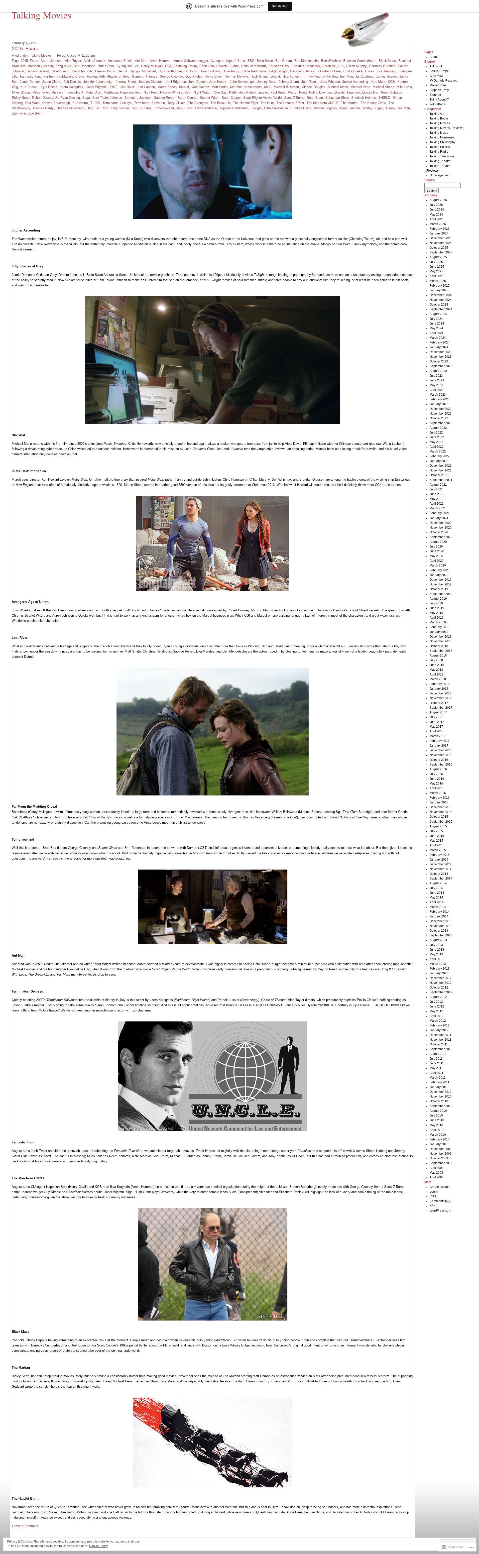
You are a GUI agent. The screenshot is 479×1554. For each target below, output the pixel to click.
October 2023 (439, 361)
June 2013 (437, 949)
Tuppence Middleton (233, 108)
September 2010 (441, 1106)
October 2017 (439, 702)
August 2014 (438, 883)
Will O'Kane (437, 104)
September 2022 (441, 423)
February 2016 (440, 797)
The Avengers (198, 103)
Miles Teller (40, 92)
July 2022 (436, 432)
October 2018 (439, 646)
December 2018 (441, 636)
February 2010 (440, 1139)
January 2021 (439, 518)
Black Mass (387, 61)
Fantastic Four (30, 76)
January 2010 (439, 1144)
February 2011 (439, 1082)
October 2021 (439, 475)
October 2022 (439, 418)
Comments (440, 1201)
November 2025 (441, 242)
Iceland (274, 76)
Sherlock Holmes (363, 98)
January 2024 (439, 347)
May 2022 (436, 442)
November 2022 (441, 413)
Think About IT (439, 99)
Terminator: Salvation (149, 103)
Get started (280, 6)
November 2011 (440, 1039)
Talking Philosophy (442, 142)
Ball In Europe (439, 71)
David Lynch (60, 71)
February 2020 (440, 570)
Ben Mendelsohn (306, 61)
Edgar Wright (278, 71)
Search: (430, 180)
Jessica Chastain (150, 82)
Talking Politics (440, 146)
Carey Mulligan (152, 66)
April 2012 (437, 1015)
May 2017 (436, 726)
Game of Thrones (144, 76)
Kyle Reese (49, 87)
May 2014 (436, 897)
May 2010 (436, 1125)
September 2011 (441, 1049)
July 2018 (436, 660)
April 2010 (437, 1129)
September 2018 (441, 650)
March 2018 (438, 679)
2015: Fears (25, 48)
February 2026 (440, 228)
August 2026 (438, 200)
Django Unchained (143, 71)
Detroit (122, 71)
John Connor (197, 82)
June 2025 (437, 266)
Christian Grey (278, 66)
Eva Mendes (386, 71)
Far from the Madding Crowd (63, 76)
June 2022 (437, 437)
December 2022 (441, 408)
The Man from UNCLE (323, 103)
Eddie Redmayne (254, 71)
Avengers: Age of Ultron (228, 61)
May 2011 (436, 1068)
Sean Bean (315, 98)
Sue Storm (80, 103)
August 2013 (438, 940)
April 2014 (437, 902)
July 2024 (436, 318)
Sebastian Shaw (337, 98)
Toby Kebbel (120, 108)
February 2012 (440, 1025)
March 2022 (438, 451)
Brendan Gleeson (40, 66)
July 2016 (436, 774)
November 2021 (441, 470)
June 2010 (437, 1120)
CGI (168, 66)
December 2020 (441, 522)
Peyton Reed (297, 92)
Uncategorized (440, 175)
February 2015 (440, 854)
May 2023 (436, 385)
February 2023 (440, 399)
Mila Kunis (404, 87)
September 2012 (441, 992)
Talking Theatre (440, 161)
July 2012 (436, 1001)
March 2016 (438, 792)
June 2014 (437, 892)
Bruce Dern (106, 66)
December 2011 (440, 1034)
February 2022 (440, 456)
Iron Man (346, 76)
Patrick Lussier (257, 92)
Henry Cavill (213, 76)
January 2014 (439, 916)
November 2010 (441, 1096)
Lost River (127, 87)
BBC (250, 61)
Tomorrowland (164, 108)
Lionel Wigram (96, 87)
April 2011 (436, 1072)
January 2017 (439, 745)
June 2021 (437, 494)
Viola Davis (303, 108)
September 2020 (441, 537)
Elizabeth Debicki (302, 71)
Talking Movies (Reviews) (447, 127)
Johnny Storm (289, 82)
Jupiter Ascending (355, 82)
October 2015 (439, 816)
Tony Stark (184, 108)
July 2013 (436, 944)
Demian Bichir (105, 71)
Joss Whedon (330, 82)
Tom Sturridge (141, 108)
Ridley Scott (21, 98)
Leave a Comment (25, 1526)
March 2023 (438, 394)
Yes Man (403, 108)
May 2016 (436, 783)
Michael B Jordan (286, 87)
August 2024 (438, 314)
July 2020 (436, 546)
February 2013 (440, 968)
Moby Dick (93, 92)
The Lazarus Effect (290, 103)
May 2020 (436, 556)
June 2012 (437, 1006)
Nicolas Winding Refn (175, 92)
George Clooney (171, 76)
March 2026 (438, 223)
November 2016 (441, 755)
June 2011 (437, 1063)
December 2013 (441, 921)
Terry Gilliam (176, 103)
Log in (434, 1191)
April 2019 (437, 617)
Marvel (184, 87)
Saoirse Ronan (164, 98)
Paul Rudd (277, 92)
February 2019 (440, 627)
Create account (440, 1186)
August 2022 (438, 427)
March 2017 (438, 736)
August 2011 (438, 1053)
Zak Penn (19, 113)
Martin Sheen (167, 87)
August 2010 (438, 1110)
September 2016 (441, 764)
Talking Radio (439, 151)
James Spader (386, 76)
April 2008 (437, 1177)
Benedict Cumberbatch (359, 61)
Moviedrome (438, 85)
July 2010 (436, 1115)
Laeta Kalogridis (71, 87)
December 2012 (441, 978)
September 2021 (441, 479)
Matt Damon (200, 87)
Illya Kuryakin (292, 76)
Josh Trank (309, 82)
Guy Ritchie (193, 76)
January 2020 (439, 574)
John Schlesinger (242, 82)
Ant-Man (141, 61)
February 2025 (440, 285)
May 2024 (436, 328)
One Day (220, 92)
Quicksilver (370, 92)
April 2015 (437, 845)
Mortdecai (111, 92)
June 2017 (437, 721)
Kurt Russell (29, 87)
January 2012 (439, 1030)
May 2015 (436, 840)
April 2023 (437, 389)
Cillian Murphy (356, 66)
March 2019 (438, 622)
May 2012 (436, 1011)
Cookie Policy (98, 1546)
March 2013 (438, 963)
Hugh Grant (258, 76)
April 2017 (437, 731)
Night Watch (202, 92)
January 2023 (439, 404)
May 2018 (436, 669)
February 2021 (440, 513)
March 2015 (438, 850)
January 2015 (439, 859)
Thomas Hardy (43, 108)
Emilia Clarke (352, 71)
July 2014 (436, 888)
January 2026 (439, 233)
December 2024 (441, 295)
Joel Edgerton (176, 82)
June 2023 (437, 380)
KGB (391, 82)
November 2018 (441, 641)
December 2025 (441, 238)
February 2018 (440, 683)
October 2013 (439, 930)
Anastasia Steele (120, 61)
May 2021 (436, 498)
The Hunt (267, 103)
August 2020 (438, 541)
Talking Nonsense (442, 137)
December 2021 (441, 465)
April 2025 (437, 276)
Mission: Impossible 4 (67, 92)
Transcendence (206, 108)
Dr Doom (190, 71)
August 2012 (438, 997)
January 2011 (439, 1087)
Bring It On (63, 66)
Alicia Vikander (94, 61)
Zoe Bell (34, 113)
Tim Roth (101, 108)
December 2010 (441, 1091)
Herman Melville (236, 76)
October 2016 (439, 759)
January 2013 (439, 973)
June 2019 (437, 608)
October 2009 (439, 1158)
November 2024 (441, 299)
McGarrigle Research (444, 80)
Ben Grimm (283, 61)
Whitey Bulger (372, 108)
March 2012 (438, 1020)
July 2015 (436, 831)
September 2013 (441, 935)
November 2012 (441, 982)
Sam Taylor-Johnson (107, 98)
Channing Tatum (185, 66)
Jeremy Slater (126, 82)
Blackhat (404, 61)
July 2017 (436, 717)
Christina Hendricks (306, 66)
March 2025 (438, 280)
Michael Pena (360, 87)
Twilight (256, 108)
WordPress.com (440, 1210)
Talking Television (442, 156)
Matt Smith (220, 87)
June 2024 (437, 323)
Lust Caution (146, 87)
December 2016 (441, 750)
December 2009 (441, 1148)
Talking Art (437, 113)
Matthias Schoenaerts (246, 87)
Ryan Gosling (70, 98)
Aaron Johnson (51, 61)
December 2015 (441, 807)
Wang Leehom (349, 108)
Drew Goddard (210, 71)
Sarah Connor (187, 98)
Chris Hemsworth (253, 66)
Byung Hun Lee (128, 66)
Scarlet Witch (209, 98)
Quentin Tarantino (347, 92)
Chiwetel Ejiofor (227, 66)
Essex (369, 71)
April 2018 (437, 674)
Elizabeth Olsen (329, 71)
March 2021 (438, 508)
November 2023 (441, 356)
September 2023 (441, 366)
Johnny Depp (266, 82)
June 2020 (437, 551)
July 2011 (436, 1058)
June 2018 (437, 665)
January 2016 (439, 802)
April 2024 (437, 333)
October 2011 (439, 1044)
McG (267, 87)
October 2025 (439, 247)
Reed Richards (391, 92)
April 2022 (437, 446)
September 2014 (441, 878)
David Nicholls (82, 71)
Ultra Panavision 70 (278, 108)
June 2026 (437, 209)
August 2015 (438, 826)
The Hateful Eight (245, 103)
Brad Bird (18, 66)
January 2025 (439, 290)
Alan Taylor (73, 61)
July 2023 (436, 375)
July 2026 (436, 204)
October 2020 (439, 532)
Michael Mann (338, 87)
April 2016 (437, 788)
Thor (89, 108)
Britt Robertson (84, 66)
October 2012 (439, 987)
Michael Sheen (383, 87)
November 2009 (441, 1153)
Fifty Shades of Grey (114, 76)
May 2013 (436, 954)
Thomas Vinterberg (70, 108)
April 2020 (437, 560)
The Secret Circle (373, 103)
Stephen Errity (439, 90)
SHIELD (384, 98)
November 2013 (441, 925)
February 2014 (440, 911)
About (434, 56)
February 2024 (440, 342)
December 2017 (441, 693)
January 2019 (439, 631)
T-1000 (95, 103)
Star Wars (32, 103)
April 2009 (437, 1167)
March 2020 (438, 565)
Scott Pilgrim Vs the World (262, 98)
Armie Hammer (160, 61)
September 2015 (441, 821)
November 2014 (441, 869)
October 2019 (439, 589)
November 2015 (441, 811)
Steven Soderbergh (56, 103)
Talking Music (439, 132)
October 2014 (439, 873)
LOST (113, 87)
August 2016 (438, 769)
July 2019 (436, 603)
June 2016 (437, 778)
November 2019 (441, 584)
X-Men (390, 108)
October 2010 (439, 1101)
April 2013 (437, 959)
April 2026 (437, 219)
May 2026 (436, 214)
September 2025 (441, 252)
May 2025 (436, 271)
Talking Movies (41, 14)
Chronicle (329, 66)
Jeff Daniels (72, 82)
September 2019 (441, 593)
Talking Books (439, 118)
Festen (92, 76)
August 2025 (438, 257)
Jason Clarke (51, 82)
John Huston (218, 82)
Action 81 (436, 66)
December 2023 (441, 351)
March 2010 (438, 1134)
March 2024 (438, 337)
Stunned (435, 94)
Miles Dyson (21, 92)
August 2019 (438, 598)
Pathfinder (236, 92)
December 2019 (441, 579)
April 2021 (437, 503)
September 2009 (441, 1163)
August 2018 (438, 655)
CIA (341, 66)
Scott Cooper (231, 98)
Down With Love (170, 71)
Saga (86, 98)
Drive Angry (231, 71)
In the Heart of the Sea (321, 76)
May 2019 (436, 612)
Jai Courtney (364, 76)
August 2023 (438, 370)
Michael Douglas (313, 87)
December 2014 (441, 864)
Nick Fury (151, 92)
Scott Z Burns (294, 98)
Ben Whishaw (331, 61)
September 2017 (441, 707)
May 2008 (436, 1172)
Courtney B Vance (382, 66)
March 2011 (438, 1077)
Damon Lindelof (37, 71)
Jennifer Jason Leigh (98, 82)
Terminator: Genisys (117, 103)
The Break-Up (221, 103)
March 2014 (438, 906)
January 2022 (439, 460)
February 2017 (440, 740)
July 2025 (436, 261)
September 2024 (441, 309)
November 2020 (441, 527)
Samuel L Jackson (137, 98)
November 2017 (441, 698)
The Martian (349, 103)
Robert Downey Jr (45, 98)
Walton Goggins (325, 108)
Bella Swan (265, 61)
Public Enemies (320, 92)
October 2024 (439, 304)
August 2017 (438, 712)
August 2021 (438, 484)
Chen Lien (206, 66)
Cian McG (436, 75)
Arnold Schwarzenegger (191, 61)
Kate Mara (377, 82)
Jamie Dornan (30, 82)
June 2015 (437, 835)
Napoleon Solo (130, 92)
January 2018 (439, 688)
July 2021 (436, 489)
